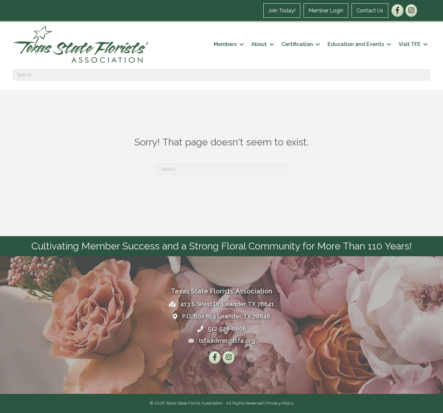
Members (225, 44)
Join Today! (281, 10)
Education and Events (356, 44)
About (259, 44)
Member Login (325, 10)
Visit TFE (410, 44)
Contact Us (369, 10)
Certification (297, 44)
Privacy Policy (280, 403)
